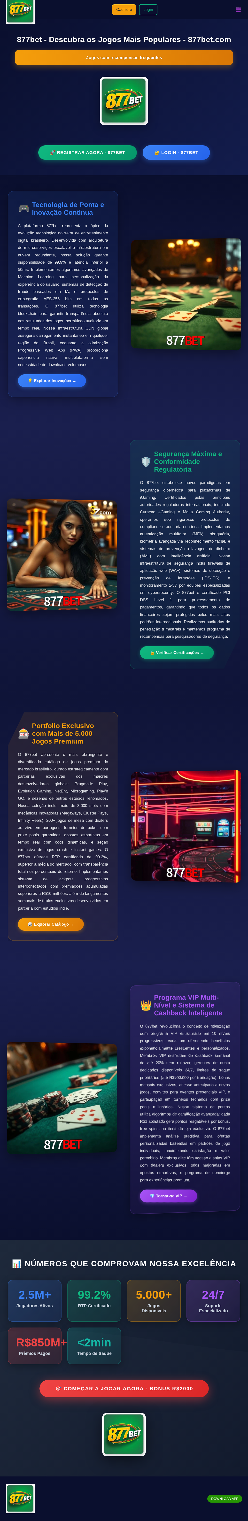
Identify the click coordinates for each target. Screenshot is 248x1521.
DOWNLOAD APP (224, 1499)
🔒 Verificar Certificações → (177, 652)
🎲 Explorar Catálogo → (51, 924)
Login (148, 10)
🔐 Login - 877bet (176, 152)
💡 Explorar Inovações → (52, 380)
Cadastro (124, 10)
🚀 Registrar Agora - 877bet (87, 152)
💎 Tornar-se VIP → (168, 1196)
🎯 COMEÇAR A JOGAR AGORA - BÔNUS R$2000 (124, 1388)
